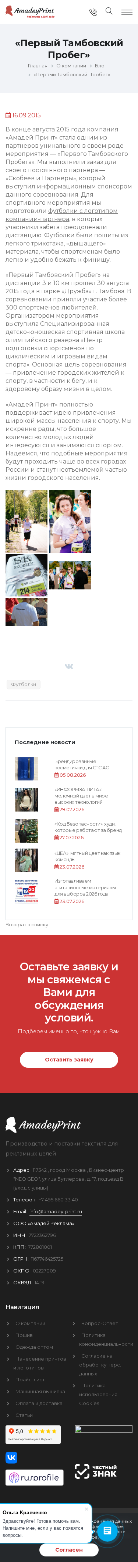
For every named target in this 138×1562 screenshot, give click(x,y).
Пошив (24, 1335)
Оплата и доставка (39, 1403)
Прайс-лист (30, 1379)
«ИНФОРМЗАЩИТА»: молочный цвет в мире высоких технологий (81, 796)
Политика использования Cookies (98, 1394)
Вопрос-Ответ (99, 1323)
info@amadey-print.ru (55, 1211)
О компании (30, 1323)
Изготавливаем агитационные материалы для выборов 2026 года (85, 887)
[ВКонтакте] (69, 666)
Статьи (24, 1415)
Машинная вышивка (40, 1391)
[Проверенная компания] (35, 1475)
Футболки (23, 684)
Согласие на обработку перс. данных (100, 1365)
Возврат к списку (27, 924)
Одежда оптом (34, 1347)
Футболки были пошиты (81, 235)
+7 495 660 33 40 (58, 1200)
